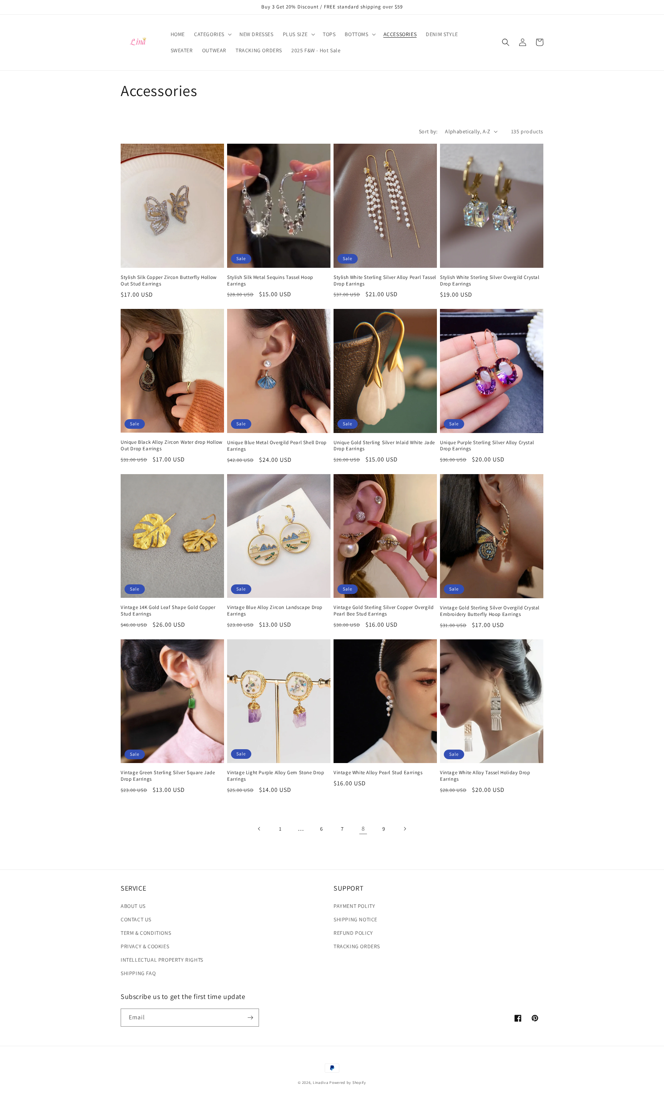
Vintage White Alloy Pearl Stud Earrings (378, 773)
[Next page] (404, 828)
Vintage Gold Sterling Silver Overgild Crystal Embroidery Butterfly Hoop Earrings (490, 611)
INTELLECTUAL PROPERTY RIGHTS (162, 959)
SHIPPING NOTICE (355, 919)
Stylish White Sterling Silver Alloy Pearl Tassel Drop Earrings (385, 280)
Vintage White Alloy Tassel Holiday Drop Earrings (485, 776)
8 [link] (363, 829)
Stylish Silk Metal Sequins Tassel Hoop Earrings (270, 280)
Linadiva (321, 1082)
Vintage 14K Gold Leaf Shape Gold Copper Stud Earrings (168, 610)
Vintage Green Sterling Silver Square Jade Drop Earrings (168, 776)
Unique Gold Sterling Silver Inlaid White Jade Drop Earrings (384, 446)
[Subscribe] (250, 1018)
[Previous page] (259, 828)
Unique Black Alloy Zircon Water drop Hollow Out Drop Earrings (171, 445)
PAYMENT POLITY (354, 906)
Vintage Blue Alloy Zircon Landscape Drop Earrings (274, 610)
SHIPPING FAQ (138, 973)
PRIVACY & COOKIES (145, 946)
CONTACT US (136, 919)
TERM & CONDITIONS (146, 932)
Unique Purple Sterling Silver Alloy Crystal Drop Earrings (487, 446)
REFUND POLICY (353, 932)
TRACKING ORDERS (357, 946)
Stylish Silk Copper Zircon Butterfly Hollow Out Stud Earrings (169, 280)
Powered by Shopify (347, 1082)
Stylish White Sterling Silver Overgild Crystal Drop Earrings (490, 280)
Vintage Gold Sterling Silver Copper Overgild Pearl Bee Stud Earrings (383, 610)
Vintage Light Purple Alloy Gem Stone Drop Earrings (275, 776)
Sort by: (428, 131)
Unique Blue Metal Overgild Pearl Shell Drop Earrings (277, 446)
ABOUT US (133, 906)
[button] (212, 34)
